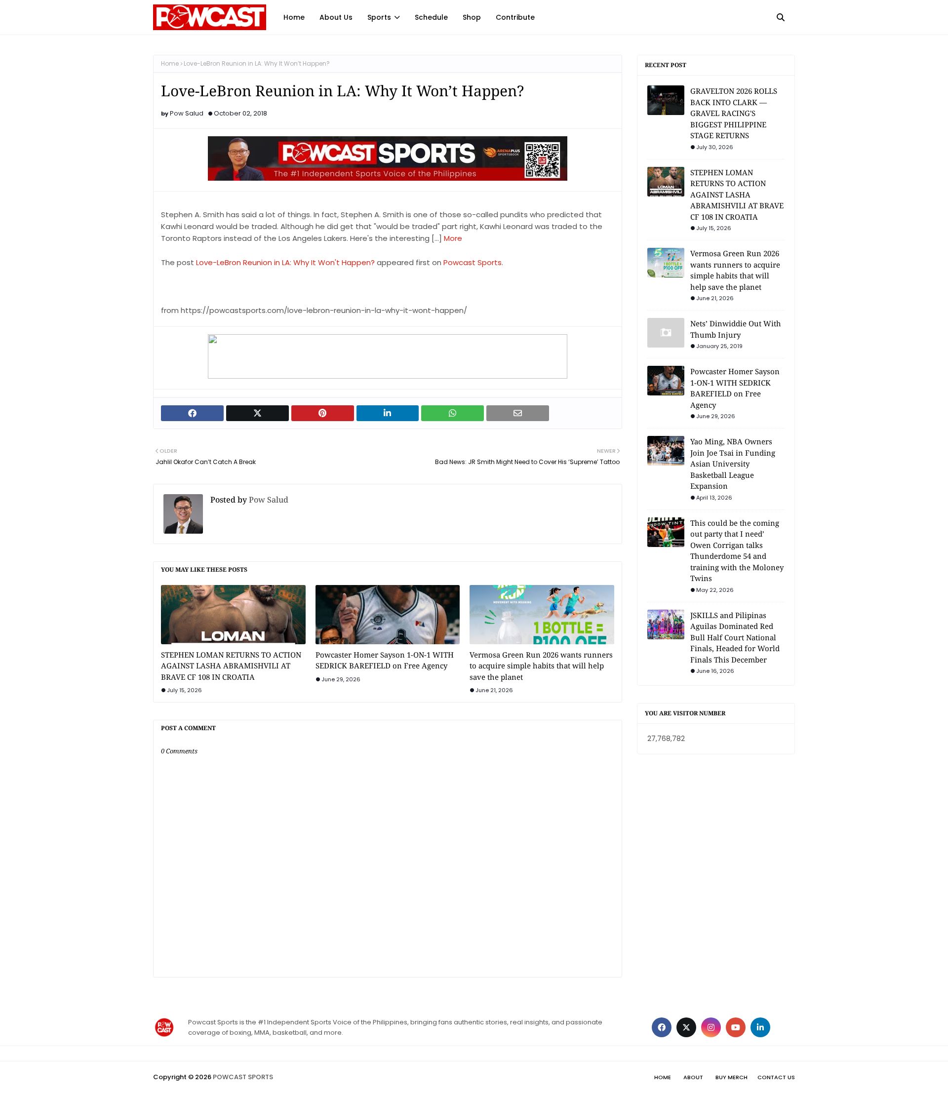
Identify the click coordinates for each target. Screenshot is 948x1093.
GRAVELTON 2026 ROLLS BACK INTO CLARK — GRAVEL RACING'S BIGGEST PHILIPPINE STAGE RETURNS (733, 113)
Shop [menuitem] (472, 17)
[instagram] (711, 1027)
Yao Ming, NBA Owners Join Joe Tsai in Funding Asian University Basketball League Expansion (732, 463)
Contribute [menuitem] (515, 17)
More (453, 238)
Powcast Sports (472, 262)
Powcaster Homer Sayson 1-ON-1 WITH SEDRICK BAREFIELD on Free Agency (385, 660)
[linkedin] (760, 1027)
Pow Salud (186, 113)
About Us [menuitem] (336, 17)
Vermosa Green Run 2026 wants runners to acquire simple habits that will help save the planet (541, 666)
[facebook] (662, 1027)
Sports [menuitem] (379, 17)
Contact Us (776, 1077)
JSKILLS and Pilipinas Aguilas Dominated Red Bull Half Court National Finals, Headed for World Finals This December (735, 637)
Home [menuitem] (294, 17)
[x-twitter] (686, 1027)
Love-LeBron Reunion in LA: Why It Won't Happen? (285, 262)
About (693, 1077)
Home (170, 63)
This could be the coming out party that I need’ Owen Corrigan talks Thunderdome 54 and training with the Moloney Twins (737, 551)
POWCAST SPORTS (243, 1077)
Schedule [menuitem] (431, 17)
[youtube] (736, 1027)
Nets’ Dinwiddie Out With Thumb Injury (735, 329)
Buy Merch (731, 1077)
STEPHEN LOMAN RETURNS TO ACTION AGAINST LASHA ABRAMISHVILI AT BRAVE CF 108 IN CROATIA (231, 666)
